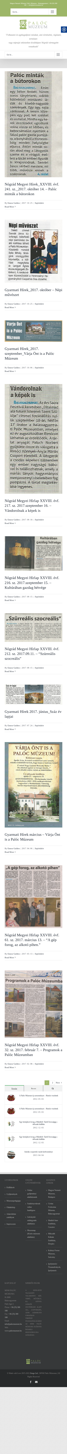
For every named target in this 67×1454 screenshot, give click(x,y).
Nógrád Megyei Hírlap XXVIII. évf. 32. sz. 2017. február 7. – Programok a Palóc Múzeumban (33, 1050)
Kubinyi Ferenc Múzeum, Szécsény (54, 1253)
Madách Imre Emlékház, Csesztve (53, 1223)
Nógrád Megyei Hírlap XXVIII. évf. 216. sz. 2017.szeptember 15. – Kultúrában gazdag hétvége (32, 582)
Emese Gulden (14, 203)
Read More (9, 207)
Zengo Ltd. (34, 1373)
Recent (33, 1088)
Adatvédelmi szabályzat (11, 1216)
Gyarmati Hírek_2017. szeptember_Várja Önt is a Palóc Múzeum (29, 353)
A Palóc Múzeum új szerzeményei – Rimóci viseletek (38, 1096)
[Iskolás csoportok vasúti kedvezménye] (11, 1152)
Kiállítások (10, 1187)
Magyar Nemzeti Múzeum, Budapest (54, 1193)
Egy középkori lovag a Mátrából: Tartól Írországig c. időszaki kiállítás (38, 1123)
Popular (14, 1088)
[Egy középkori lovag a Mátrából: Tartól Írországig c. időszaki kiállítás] (11, 1122)
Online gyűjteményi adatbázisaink (32, 1193)
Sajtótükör (39, 203)
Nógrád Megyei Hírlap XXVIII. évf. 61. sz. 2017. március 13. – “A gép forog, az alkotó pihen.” (32, 940)
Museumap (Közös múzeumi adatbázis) (33, 1233)
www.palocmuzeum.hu (13, 1331)
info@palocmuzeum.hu (36, 5)
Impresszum (11, 1224)
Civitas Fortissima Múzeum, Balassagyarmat (54, 1209)
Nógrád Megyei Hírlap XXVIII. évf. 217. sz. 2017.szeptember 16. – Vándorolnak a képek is (32, 505)
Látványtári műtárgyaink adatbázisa (31, 1220)
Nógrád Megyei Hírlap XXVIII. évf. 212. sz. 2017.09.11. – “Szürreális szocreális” (32, 654)
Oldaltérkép (11, 1207)
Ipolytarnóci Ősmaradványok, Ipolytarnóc (54, 1267)
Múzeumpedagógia (13, 1201)
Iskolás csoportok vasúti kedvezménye (38, 1152)
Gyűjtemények (12, 1194)
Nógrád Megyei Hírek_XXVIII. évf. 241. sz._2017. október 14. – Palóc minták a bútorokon (32, 189)
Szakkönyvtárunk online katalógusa (33, 1207)
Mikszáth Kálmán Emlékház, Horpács (52, 1239)
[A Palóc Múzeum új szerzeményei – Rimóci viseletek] (11, 1096)
